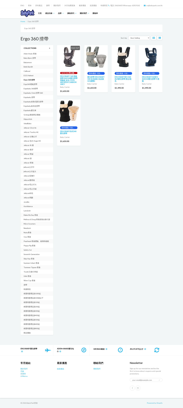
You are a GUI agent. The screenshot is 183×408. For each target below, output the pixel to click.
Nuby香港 (27, 232)
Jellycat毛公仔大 (30, 184)
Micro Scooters (29, 224)
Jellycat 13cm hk (30, 128)
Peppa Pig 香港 (29, 246)
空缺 (22, 371)
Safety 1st (28, 250)
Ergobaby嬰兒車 (30, 110)
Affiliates (24, 376)
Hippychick (28, 119)
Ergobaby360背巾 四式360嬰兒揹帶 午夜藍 (150, 79)
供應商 (23, 374)
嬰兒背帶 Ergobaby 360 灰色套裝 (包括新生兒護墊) (95, 79)
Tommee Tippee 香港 (32, 267)
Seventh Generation (32, 254)
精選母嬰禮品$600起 (32, 324)
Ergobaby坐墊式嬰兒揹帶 (33, 102)
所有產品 (38, 5)
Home (23, 21)
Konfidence (28, 206)
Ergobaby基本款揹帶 (32, 106)
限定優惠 (27, 333)
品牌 (59, 13)
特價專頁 (104, 5)
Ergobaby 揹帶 (29, 97)
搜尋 (48, 5)
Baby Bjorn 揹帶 (30, 58)
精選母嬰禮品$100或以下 (33, 298)
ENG (22, 5)
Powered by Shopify (154, 403)
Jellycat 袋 (28, 158)
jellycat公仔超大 (30, 171)
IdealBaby (27, 123)
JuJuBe (26, 202)
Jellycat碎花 (28, 193)
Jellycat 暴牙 (28, 150)
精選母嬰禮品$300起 (32, 311)
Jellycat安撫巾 (29, 176)
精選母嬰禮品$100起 (32, 302)
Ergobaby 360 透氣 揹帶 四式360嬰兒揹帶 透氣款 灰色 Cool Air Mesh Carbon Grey (68, 80)
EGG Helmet (28, 75)
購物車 (95, 13)
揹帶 (25, 285)
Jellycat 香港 (28, 163)
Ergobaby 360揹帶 (31, 88)
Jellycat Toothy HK (31, 132)
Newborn (27, 228)
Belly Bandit (28, 67)
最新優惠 (82, 5)
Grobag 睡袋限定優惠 (32, 115)
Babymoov (28, 62)
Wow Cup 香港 (29, 280)
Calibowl (27, 71)
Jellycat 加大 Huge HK (32, 141)
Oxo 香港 (27, 237)
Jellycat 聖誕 (28, 154)
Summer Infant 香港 (31, 263)
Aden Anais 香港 (30, 54)
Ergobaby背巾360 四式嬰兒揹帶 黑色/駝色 (123, 79)
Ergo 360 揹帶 (29, 80)
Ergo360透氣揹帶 (30, 84)
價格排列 (70, 13)
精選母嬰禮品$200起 (32, 307)
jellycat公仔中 (29, 167)
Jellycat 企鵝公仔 (30, 136)
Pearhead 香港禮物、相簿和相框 (36, 241)
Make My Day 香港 (31, 215)
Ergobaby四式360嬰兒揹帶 (68, 132)
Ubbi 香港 (27, 276)
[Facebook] (132, 388)
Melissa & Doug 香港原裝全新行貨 (37, 219)
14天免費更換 (69, 5)
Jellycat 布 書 (29, 145)
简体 (29, 5)
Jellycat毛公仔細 (30, 189)
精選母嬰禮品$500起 (32, 320)
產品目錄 (48, 13)
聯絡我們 (96, 369)
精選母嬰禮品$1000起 (32, 293)
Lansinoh (27, 211)
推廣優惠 (60, 369)
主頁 (40, 13)
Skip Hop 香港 (29, 259)
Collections (30, 48)
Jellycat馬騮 (28, 198)
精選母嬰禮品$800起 (32, 328)
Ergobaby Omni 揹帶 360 (33, 93)
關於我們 (57, 5)
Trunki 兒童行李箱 (31, 272)
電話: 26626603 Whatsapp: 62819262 (125, 5)
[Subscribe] (159, 380)
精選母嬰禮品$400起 (32, 315)
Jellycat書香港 (29, 180)
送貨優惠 (93, 5)
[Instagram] (137, 388)
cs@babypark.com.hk (154, 5)
